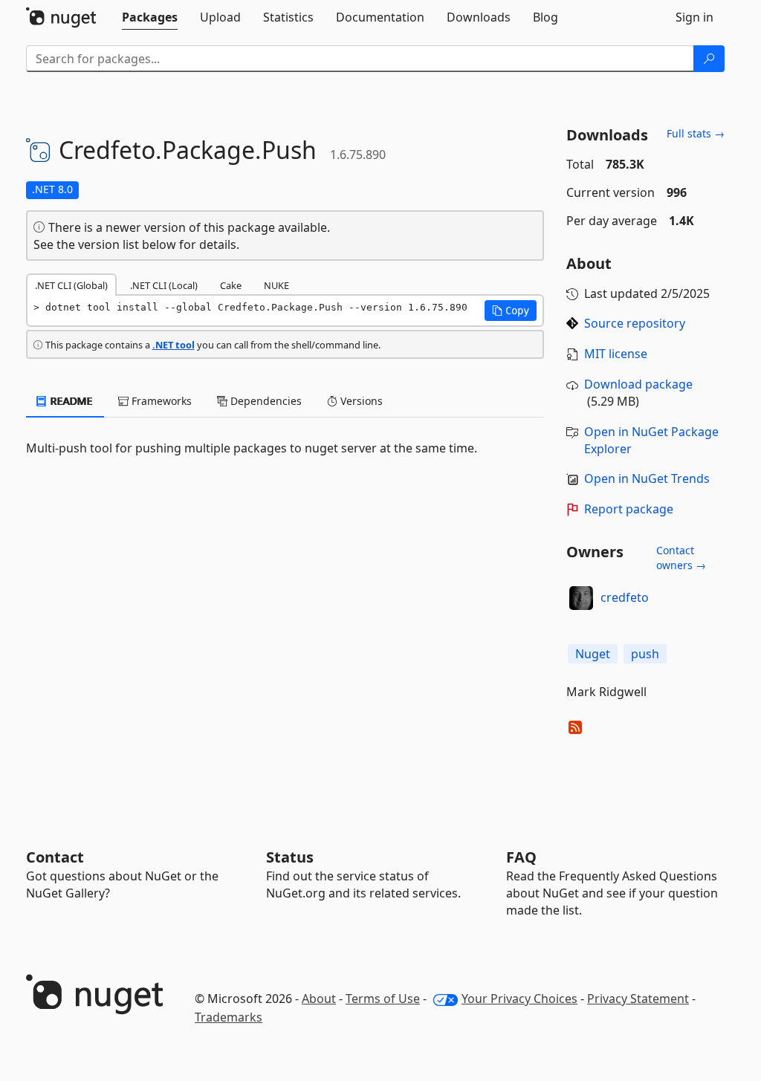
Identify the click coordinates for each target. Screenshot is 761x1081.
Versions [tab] (360, 401)
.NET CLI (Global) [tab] (71, 285)
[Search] (709, 58)
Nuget (592, 654)
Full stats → (696, 133)
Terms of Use (383, 998)
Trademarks (228, 1017)
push (645, 654)
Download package (638, 384)
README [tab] (70, 401)
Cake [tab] (231, 285)
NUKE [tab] (276, 285)
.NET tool (173, 344)
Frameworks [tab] (160, 401)
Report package (628, 509)
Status (290, 857)
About (319, 998)
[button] (511, 310)
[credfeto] (581, 598)
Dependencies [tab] (264, 401)
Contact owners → (681, 557)
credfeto (624, 597)
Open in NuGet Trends (647, 478)
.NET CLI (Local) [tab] (164, 285)
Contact (55, 857)
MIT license (615, 353)
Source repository (634, 323)
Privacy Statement (638, 998)
